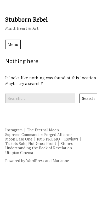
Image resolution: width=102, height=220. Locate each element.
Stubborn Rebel (26, 20)
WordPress (35, 160)
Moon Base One (18, 139)
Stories (67, 143)
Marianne (61, 160)
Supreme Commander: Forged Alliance (38, 134)
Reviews (71, 139)
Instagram (13, 130)
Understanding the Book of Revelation (38, 148)
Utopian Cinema (19, 152)
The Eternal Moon (43, 130)
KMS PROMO (48, 139)
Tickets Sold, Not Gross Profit (30, 143)
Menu (13, 44)
